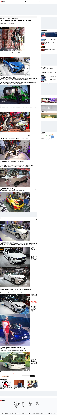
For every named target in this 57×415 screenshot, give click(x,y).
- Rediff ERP (15, 407)
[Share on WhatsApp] (48, 413)
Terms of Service (17, 413)
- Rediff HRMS (16, 405)
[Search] (53, 1)
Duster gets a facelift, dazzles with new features (49, 69)
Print (36, 375)
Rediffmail (15, 401)
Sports (22, 404)
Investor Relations (23, 413)
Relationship (37, 404)
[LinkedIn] (56, 413)
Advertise (6, 413)
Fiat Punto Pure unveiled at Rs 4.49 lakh (47, 68)
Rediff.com (35, 413)
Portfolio (30, 405)
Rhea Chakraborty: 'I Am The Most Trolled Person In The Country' (49, 73)
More (42, 1)
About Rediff (1, 413)
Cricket (22, 405)
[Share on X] (49, 413)
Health (37, 401)
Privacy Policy (11, 413)
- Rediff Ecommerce (16, 404)
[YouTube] (54, 413)
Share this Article (4, 23)
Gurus (36, 1)
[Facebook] (51, 413)
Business (4, 18)
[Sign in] (56, 1)
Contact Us (28, 413)
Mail (18, 1)
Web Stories (43, 96)
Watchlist (30, 404)
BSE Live (30, 401)
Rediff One (15, 402)
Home (16, 1)
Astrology (23, 408)
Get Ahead (23, 406)
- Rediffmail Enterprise (17, 403)
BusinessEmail (32, 1)
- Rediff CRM (15, 406)
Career (37, 403)
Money (26, 1)
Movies (22, 403)
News (21, 1)
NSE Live (30, 402)
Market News (30, 403)
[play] (49, 100)
